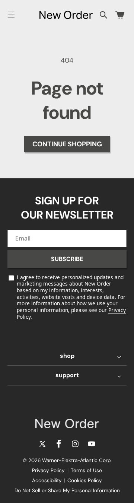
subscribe (67, 259)
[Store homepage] (67, 424)
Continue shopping (67, 144)
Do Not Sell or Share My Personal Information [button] (67, 490)
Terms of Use (86, 470)
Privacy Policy (48, 470)
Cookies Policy (84, 480)
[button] (11, 15)
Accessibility (47, 480)
